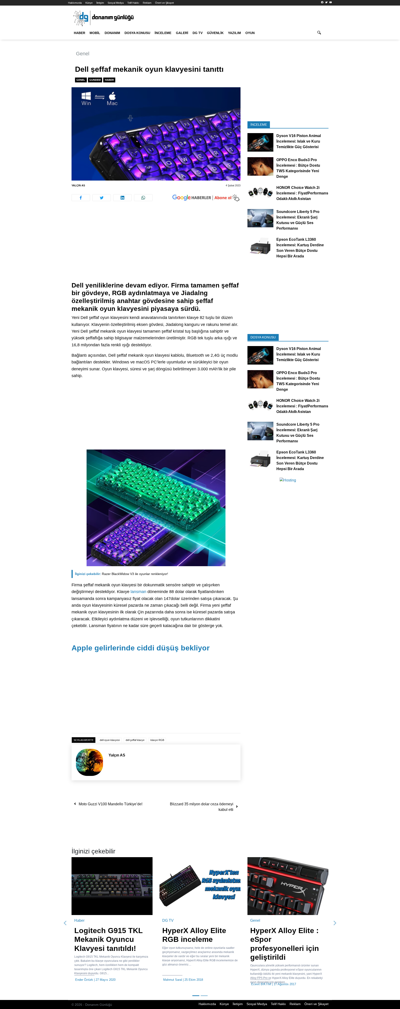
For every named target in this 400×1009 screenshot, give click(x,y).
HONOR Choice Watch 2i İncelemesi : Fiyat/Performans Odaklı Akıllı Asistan (302, 193)
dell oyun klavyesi (110, 740)
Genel (82, 53)
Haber (79, 33)
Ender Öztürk (84, 979)
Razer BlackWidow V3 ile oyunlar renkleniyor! (121, 574)
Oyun (250, 33)
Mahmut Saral (172, 979)
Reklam (147, 2)
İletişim (100, 2)
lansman (138, 591)
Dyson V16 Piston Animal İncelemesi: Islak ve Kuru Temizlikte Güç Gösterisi (298, 141)
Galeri (182, 33)
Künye (89, 2)
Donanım (112, 33)
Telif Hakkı (133, 2)
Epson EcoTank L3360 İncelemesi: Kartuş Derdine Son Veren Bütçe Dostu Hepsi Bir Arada (300, 247)
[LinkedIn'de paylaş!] (122, 197)
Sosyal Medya (116, 2)
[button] (65, 923)
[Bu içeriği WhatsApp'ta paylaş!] (143, 197)
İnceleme (163, 33)
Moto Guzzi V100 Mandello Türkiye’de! (110, 804)
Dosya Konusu (137, 33)
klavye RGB (157, 740)
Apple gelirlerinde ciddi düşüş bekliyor (140, 648)
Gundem (95, 79)
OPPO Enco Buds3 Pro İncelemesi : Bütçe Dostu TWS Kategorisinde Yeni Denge (298, 168)
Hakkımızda (75, 2)
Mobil (95, 33)
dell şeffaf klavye (135, 740)
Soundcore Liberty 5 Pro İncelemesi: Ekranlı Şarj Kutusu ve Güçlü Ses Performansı (297, 219)
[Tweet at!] (102, 197)
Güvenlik (215, 33)
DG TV (198, 33)
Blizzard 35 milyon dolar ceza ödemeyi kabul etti (201, 807)
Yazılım (234, 33)
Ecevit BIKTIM (261, 984)
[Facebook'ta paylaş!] (81, 197)
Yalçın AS (78, 185)
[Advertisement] (47, 83)
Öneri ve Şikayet (164, 2)
